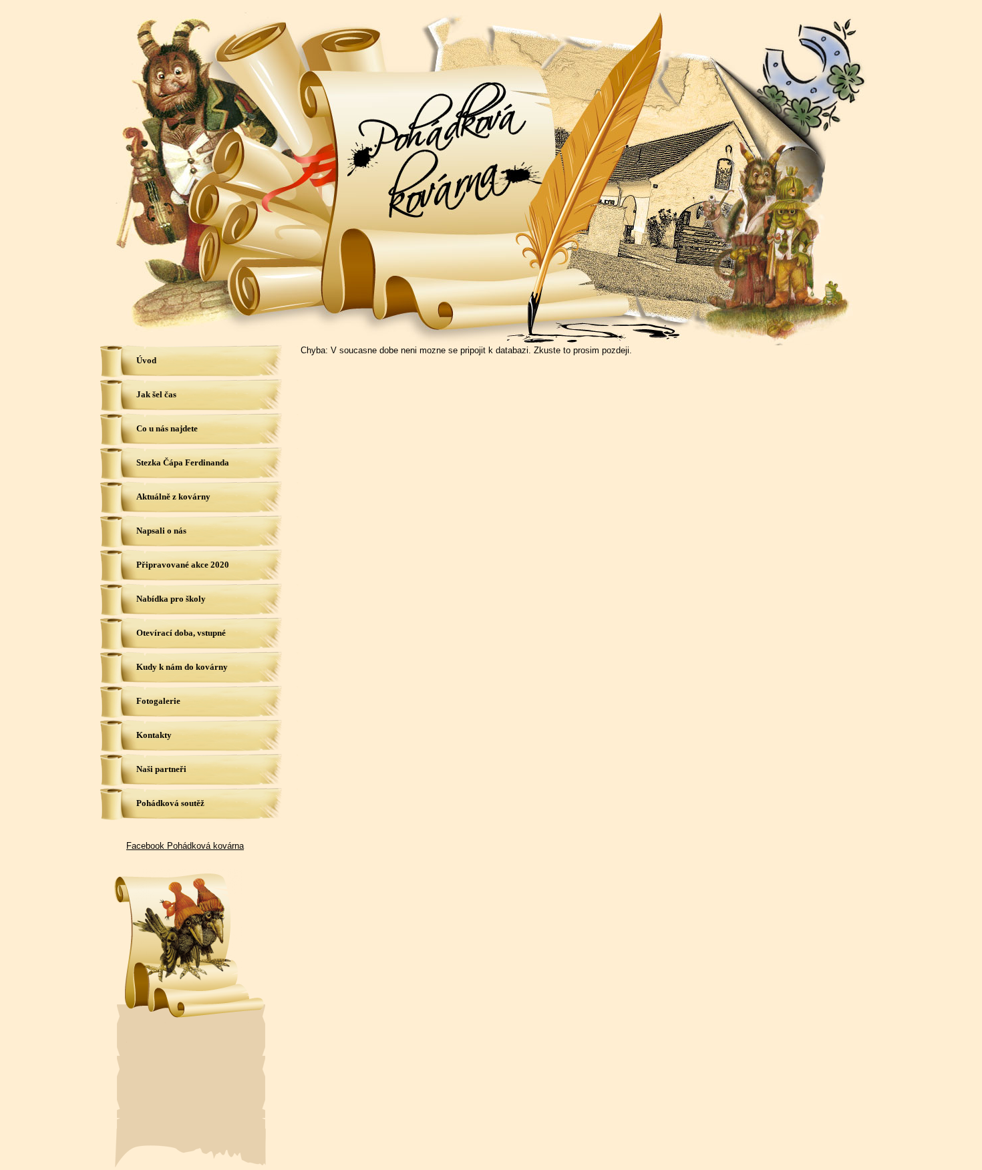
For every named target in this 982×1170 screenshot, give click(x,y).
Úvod (146, 360)
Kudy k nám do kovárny (182, 667)
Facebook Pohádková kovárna (185, 846)
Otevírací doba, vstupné (181, 633)
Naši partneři (161, 769)
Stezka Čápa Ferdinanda (182, 462)
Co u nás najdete (167, 428)
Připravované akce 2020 (182, 565)
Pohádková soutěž (170, 803)
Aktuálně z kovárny (173, 497)
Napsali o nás (161, 531)
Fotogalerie (158, 701)
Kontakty (154, 735)
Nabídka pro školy (171, 599)
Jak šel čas (156, 394)
